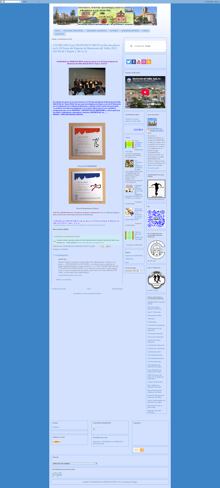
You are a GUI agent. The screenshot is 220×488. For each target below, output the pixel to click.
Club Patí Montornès (154, 361)
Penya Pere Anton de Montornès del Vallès (155, 391)
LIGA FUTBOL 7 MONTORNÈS (73, 31)
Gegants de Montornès (155, 382)
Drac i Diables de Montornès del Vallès (154, 386)
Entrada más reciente (59, 289)
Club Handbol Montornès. (156, 358)
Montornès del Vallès (154, 315)
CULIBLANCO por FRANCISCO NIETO (76, 246)
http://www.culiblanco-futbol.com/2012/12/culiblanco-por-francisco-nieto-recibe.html (79, 225)
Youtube (101, 242)
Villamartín (151, 319)
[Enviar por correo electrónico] (101, 246)
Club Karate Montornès (155, 333)
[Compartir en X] (105, 246)
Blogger (134, 482)
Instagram (80, 242)
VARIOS (145, 31)
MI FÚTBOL (114, 31)
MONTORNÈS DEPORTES (130, 31)
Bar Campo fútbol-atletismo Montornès (154, 308)
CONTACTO (129, 259)
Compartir (55, 427)
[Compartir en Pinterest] (109, 246)
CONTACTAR (59, 34)
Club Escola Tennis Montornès (154, 341)
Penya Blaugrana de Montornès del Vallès (154, 371)
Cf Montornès (152, 322)
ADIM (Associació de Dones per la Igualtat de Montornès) (155, 376)
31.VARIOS (64, 249)
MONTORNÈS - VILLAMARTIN (96, 31)
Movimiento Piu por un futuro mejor (155, 406)
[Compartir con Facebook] (107, 246)
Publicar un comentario (63, 280)
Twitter (87, 242)
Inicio (89, 289)
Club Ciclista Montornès (155, 337)
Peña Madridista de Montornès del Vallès (154, 366)
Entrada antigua (117, 289)
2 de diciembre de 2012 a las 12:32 (69, 275)
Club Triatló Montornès (155, 355)
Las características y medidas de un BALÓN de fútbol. (138, 165)
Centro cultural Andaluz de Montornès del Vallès (156, 401)
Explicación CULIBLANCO (134, 256)
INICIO (57, 31)
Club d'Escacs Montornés (156, 348)
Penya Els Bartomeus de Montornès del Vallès (156, 396)
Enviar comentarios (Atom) (92, 293)
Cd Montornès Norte (154, 352)
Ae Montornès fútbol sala (156, 345)
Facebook (93, 242)
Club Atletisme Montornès (156, 325)
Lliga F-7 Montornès (154, 312)
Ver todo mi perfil (153, 168)
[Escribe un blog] (103, 246)
